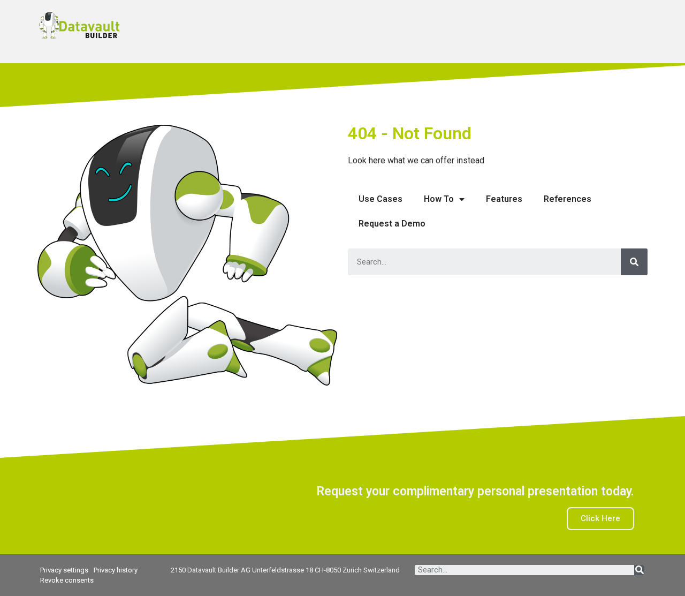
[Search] (634, 261)
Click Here (600, 518)
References (567, 199)
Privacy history (116, 570)
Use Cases (380, 199)
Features (504, 199)
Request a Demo (392, 223)
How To (439, 199)
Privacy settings (64, 570)
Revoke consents (67, 580)
